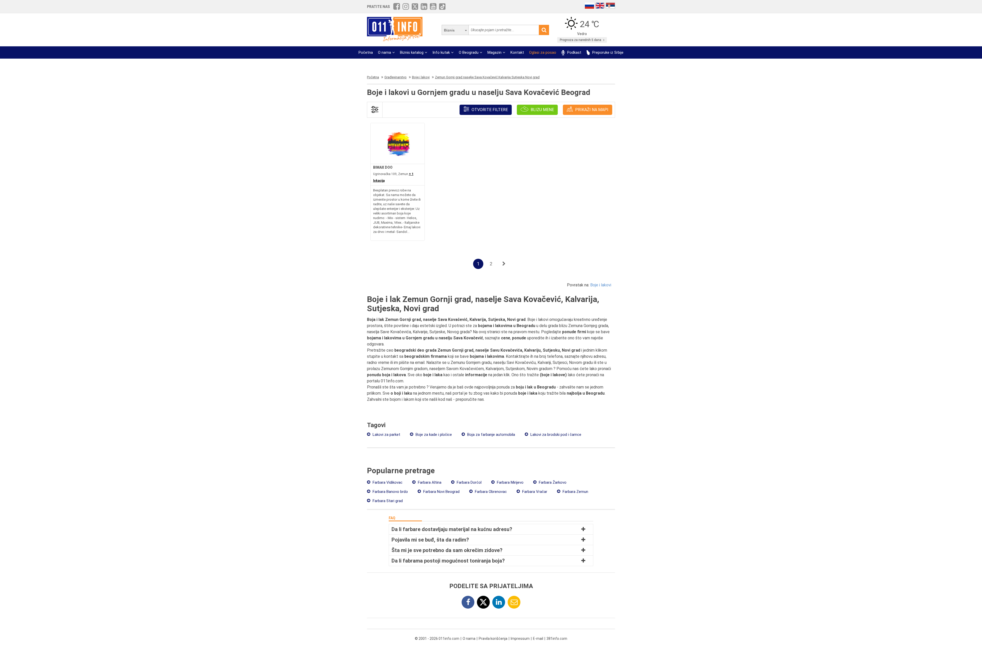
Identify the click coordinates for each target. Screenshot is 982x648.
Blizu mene (542, 109)
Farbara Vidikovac (387, 482)
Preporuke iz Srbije (607, 52)
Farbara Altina (429, 482)
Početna (366, 52)
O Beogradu (468, 52)
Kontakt (517, 52)
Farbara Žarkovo (552, 482)
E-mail (538, 638)
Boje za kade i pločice (433, 434)
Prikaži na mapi (591, 109)
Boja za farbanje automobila (490, 434)
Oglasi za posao (542, 52)
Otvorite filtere (489, 109)
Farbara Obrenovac (490, 491)
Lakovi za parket (386, 434)
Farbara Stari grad (387, 501)
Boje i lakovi (600, 285)
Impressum (520, 638)
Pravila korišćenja (493, 638)
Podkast (573, 52)
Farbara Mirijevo (509, 482)
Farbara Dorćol (469, 482)
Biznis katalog (411, 52)
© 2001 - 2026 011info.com (437, 638)
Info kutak (441, 52)
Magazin (494, 52)
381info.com (556, 638)
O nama (384, 52)
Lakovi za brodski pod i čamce (555, 434)
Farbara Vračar (534, 491)
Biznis (449, 30)
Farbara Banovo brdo (390, 491)
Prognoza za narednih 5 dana (581, 40)
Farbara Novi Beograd (441, 491)
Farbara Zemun (575, 491)
